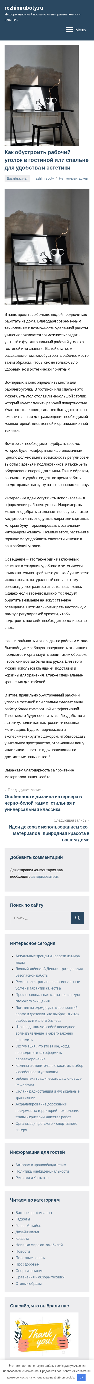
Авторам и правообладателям (41, 1164)
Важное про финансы (34, 1212)
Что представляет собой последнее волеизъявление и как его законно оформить (45, 1033)
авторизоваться (44, 876)
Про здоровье (27, 1264)
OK (81, 1377)
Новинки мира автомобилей (39, 1245)
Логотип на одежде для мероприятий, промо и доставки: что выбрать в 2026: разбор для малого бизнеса (48, 1013)
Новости (23, 1251)
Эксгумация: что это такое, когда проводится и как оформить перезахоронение (43, 1052)
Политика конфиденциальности (42, 1171)
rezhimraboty (44, 178)
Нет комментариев (73, 178)
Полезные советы (31, 1257)
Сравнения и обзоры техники (40, 1277)
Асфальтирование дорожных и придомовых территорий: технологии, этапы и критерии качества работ (47, 1110)
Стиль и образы (29, 1283)
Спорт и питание (29, 1270)
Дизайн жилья (17, 178)
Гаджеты (23, 1219)
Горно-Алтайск (28, 1225)
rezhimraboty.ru (24, 7)
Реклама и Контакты (32, 1177)
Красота (22, 1238)
